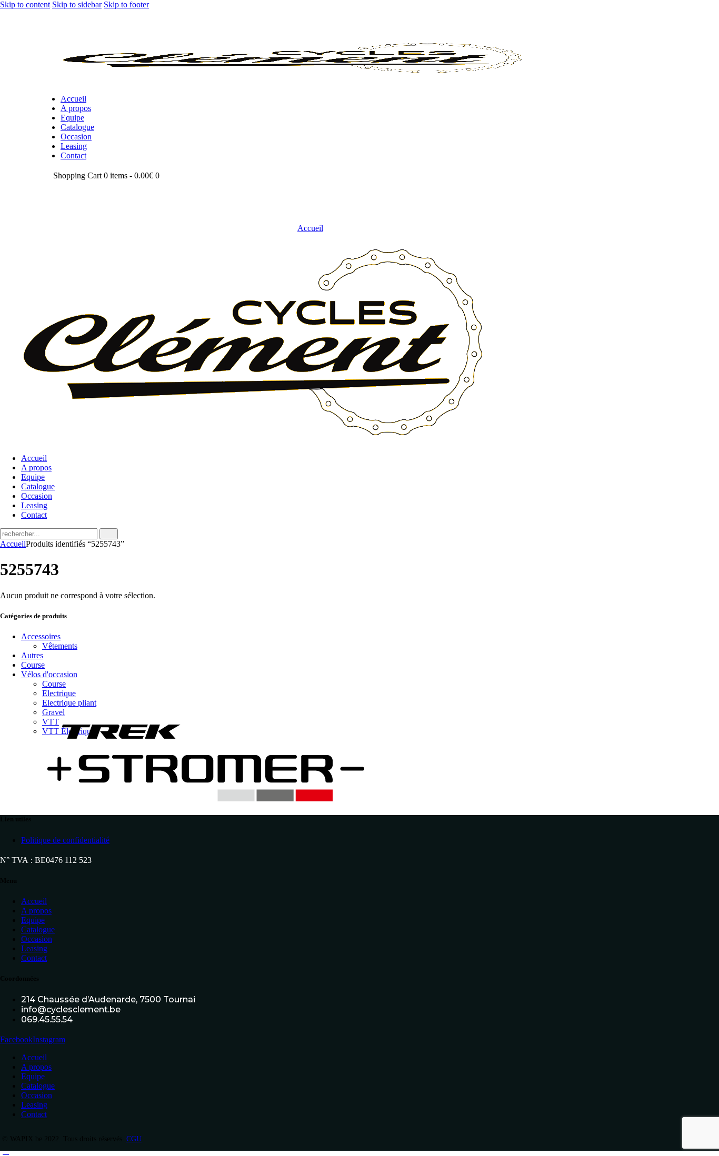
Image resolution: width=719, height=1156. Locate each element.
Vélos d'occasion (49, 674)
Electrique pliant (69, 702)
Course (33, 664)
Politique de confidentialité (65, 840)
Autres (32, 655)
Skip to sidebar (77, 4)
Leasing (34, 948)
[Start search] (108, 533)
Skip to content (25, 4)
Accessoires (41, 636)
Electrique (59, 693)
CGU (134, 1139)
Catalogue (38, 929)
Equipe (33, 920)
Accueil (310, 228)
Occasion (36, 938)
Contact (34, 957)
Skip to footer (126, 4)
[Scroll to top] (6, 1151)
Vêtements (59, 645)
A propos (36, 910)
